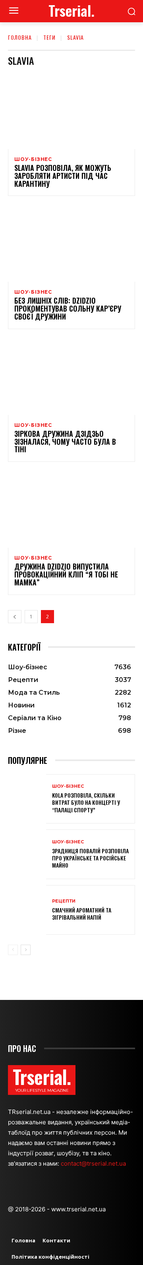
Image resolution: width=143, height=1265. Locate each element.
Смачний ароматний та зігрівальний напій (81, 913)
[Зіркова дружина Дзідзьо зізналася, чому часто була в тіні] (71, 377)
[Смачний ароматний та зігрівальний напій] (27, 910)
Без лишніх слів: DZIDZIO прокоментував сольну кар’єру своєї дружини (67, 308)
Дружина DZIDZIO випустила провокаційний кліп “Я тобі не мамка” (66, 574)
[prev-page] (14, 616)
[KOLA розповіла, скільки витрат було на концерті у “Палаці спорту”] (27, 799)
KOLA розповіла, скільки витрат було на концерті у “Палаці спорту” (86, 802)
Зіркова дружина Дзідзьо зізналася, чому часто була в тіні (65, 441)
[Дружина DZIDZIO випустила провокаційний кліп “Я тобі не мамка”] (71, 509)
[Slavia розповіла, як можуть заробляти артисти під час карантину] (71, 111)
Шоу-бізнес (33, 159)
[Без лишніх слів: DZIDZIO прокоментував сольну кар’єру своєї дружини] (71, 243)
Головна (20, 37)
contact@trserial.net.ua (94, 1163)
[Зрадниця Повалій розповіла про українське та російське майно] (27, 854)
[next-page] (26, 950)
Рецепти (63, 901)
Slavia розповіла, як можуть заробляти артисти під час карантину (62, 176)
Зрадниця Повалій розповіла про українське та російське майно (90, 858)
